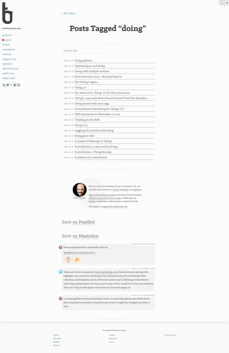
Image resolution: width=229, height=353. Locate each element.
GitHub (115, 189)
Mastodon (124, 189)
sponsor (7, 63)
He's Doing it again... (87, 82)
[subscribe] (4, 85)
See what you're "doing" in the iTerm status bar (102, 93)
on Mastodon (86, 236)
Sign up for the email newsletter (102, 195)
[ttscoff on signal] (18, 85)
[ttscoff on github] (8, 85)
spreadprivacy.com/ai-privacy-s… (80, 252)
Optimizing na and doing (90, 66)
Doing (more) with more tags (92, 103)
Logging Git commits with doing (94, 130)
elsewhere (137, 189)
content (96, 206)
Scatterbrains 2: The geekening (93, 152)
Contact (112, 335)
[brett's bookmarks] (11, 85)
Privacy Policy (170, 335)
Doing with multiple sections (92, 71)
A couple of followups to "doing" (93, 141)
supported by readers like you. (115, 206)
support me (9, 59)
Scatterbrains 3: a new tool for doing (96, 146)
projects (7, 35)
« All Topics (68, 13)
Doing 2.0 (80, 87)
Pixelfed (56, 342)
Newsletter (113, 338)
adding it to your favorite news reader (105, 198)
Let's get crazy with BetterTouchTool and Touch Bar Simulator (111, 98)
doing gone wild (84, 136)
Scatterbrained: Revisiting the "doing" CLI (99, 109)
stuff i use (8, 73)
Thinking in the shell (87, 119)
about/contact (11, 68)
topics (8, 40)
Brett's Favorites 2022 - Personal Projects (98, 76)
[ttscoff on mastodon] (15, 85)
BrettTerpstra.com (12, 28)
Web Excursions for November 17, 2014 (97, 114)
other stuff (9, 78)
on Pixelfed (84, 222)
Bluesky (92, 201)
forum (6, 44)
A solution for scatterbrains (91, 157)
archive (7, 54)
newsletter (9, 49)
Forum (111, 342)
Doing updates (83, 60)
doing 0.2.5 (81, 125)
